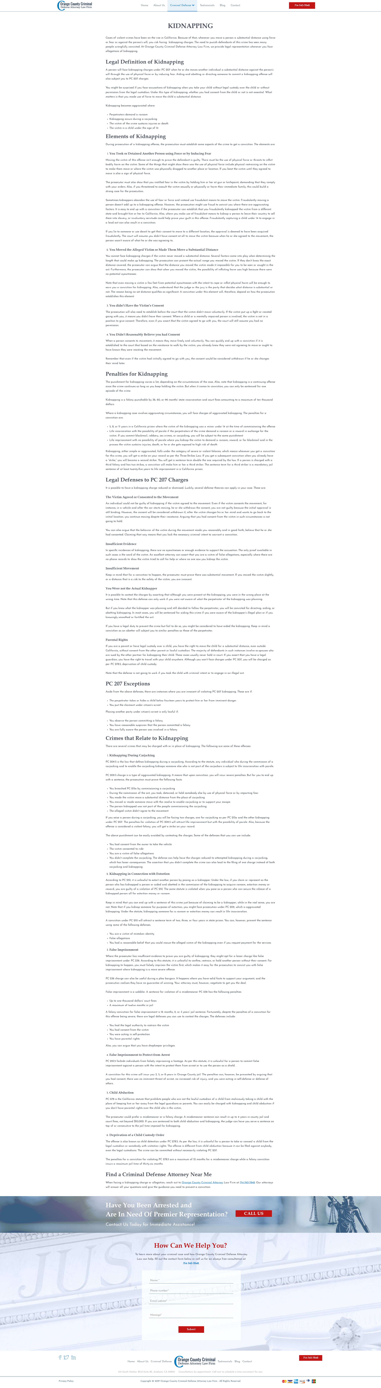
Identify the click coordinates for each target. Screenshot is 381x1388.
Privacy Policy (66, 1381)
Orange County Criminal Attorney (202, 1182)
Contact (247, 1361)
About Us (142, 1361)
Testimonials (225, 1361)
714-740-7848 (302, 5)
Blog (237, 1361)
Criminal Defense (161, 1361)
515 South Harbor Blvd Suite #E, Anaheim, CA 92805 (146, 1372)
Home (131, 1361)
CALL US (253, 1213)
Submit (191, 1329)
